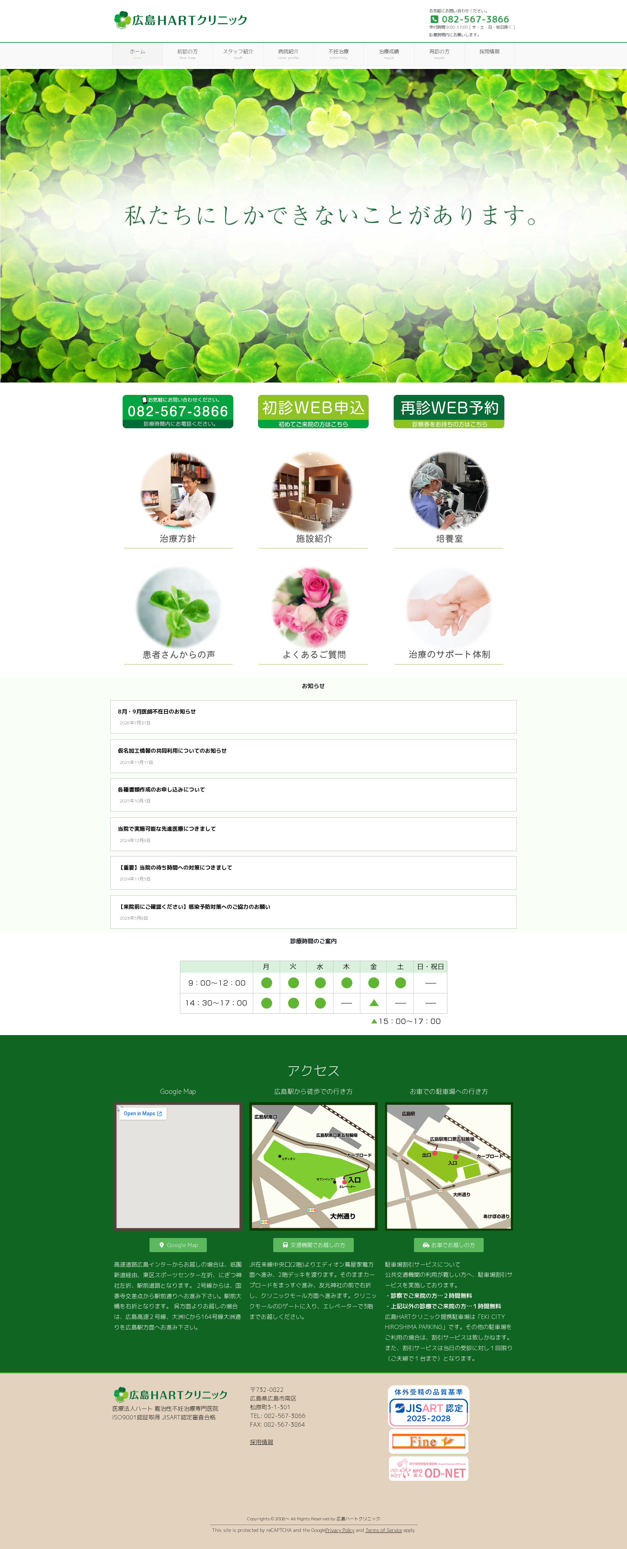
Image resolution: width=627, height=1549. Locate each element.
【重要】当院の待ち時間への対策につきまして (175, 867)
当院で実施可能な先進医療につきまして (167, 829)
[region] (313, 226)
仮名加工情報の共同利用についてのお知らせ (172, 751)
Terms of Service (383, 1530)
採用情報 (261, 1442)
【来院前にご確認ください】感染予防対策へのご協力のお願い (194, 907)
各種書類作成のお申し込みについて (161, 789)
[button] (11, 226)
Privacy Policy (340, 1530)
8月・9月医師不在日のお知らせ (157, 711)
